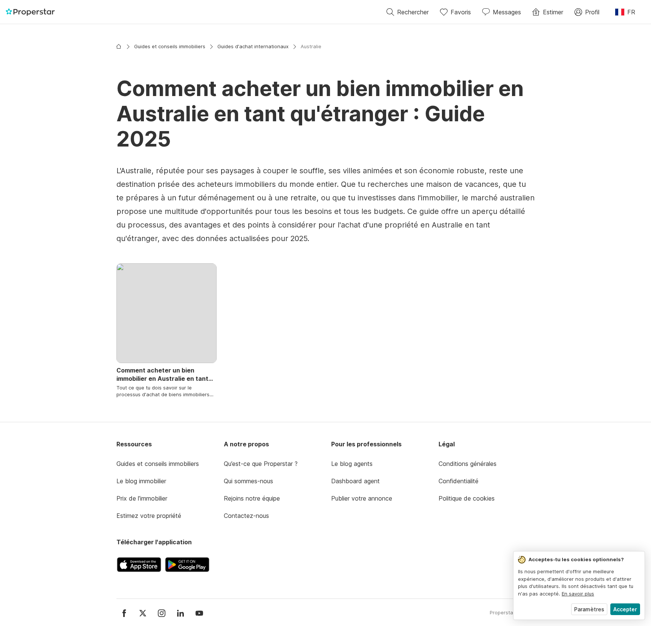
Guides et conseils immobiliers (169, 46)
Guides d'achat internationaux (253, 46)
